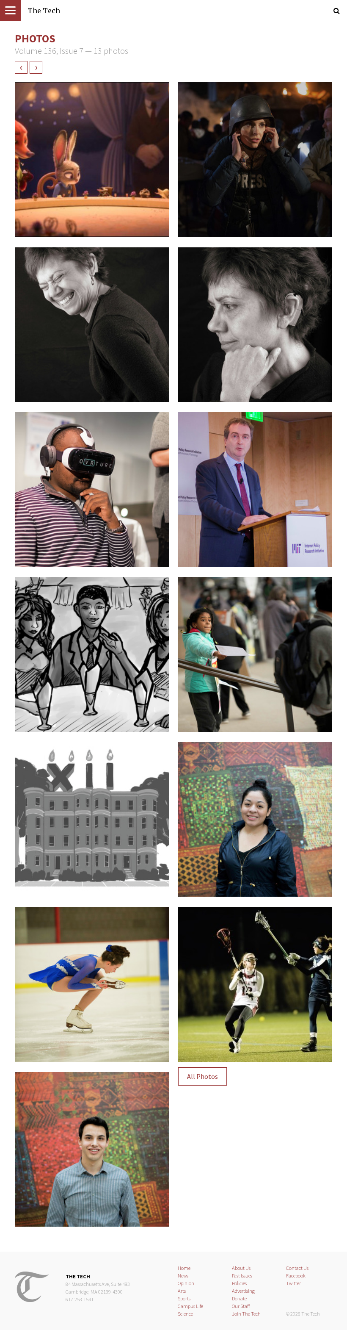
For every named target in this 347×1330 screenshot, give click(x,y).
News (183, 1275)
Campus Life (190, 1306)
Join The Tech (246, 1314)
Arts (182, 1291)
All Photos (202, 1076)
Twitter (293, 1283)
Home (184, 1268)
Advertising (243, 1291)
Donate (239, 1298)
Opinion (186, 1283)
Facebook (296, 1275)
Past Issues (242, 1275)
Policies (239, 1283)
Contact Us (297, 1268)
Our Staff (241, 1306)
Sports (184, 1298)
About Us (241, 1268)
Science (185, 1314)
